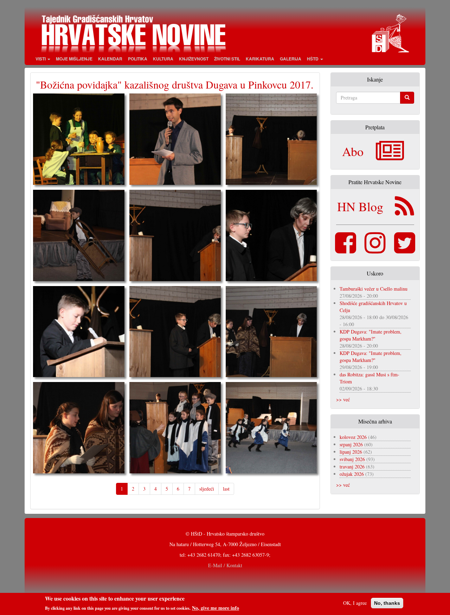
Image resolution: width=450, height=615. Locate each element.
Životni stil (227, 59)
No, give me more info (215, 607)
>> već (343, 399)
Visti (41, 59)
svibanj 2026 (352, 459)
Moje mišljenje (74, 59)
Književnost (193, 59)
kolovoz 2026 (353, 437)
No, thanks (387, 603)
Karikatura (260, 59)
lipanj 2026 (351, 451)
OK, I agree (355, 603)
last (226, 488)
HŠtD (313, 59)
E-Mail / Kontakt (225, 565)
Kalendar (110, 59)
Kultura (163, 59)
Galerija (290, 59)
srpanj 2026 (351, 444)
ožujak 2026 (352, 474)
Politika (137, 59)
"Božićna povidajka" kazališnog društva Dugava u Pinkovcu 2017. (175, 84)
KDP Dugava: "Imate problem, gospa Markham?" (370, 335)
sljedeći (206, 488)
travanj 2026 (352, 466)
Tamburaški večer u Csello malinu (373, 288)
